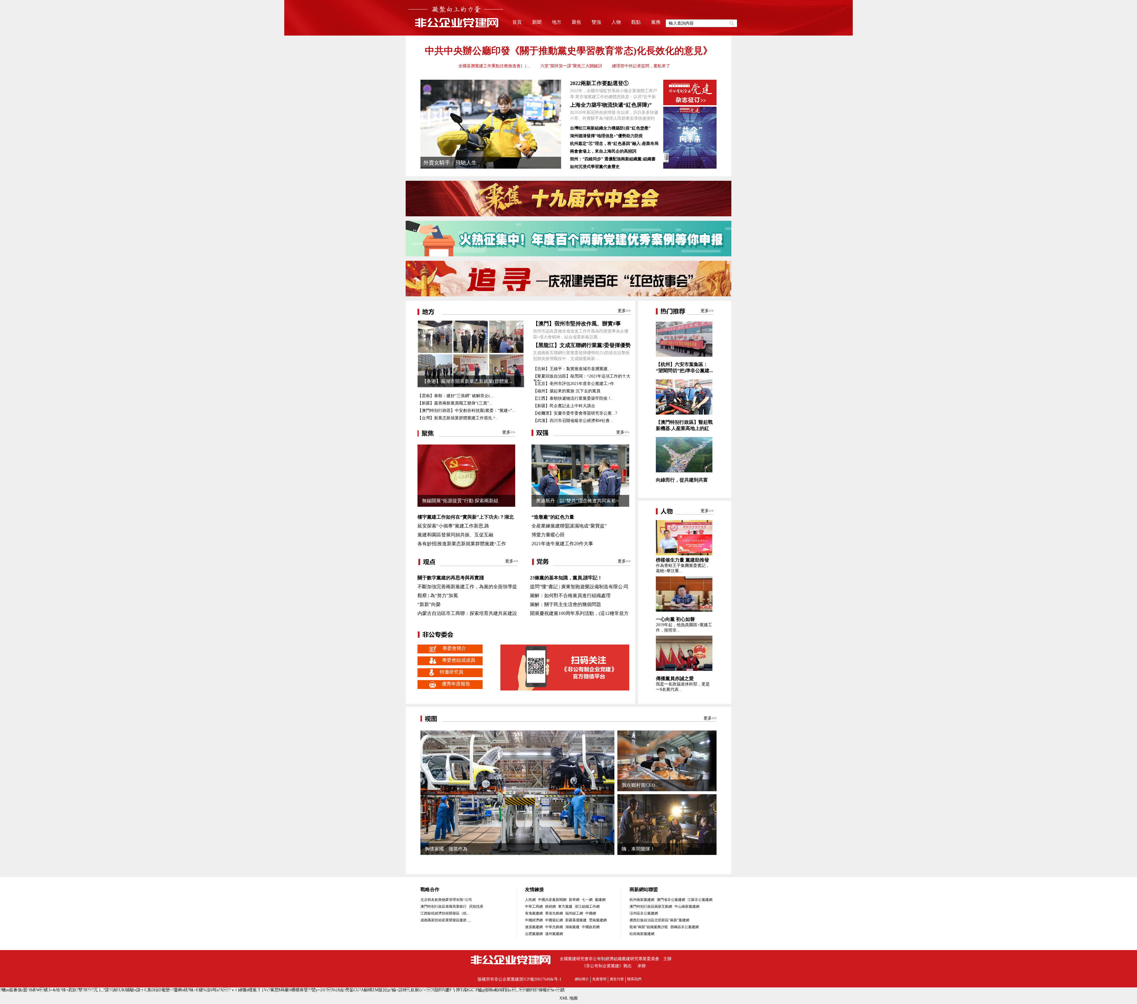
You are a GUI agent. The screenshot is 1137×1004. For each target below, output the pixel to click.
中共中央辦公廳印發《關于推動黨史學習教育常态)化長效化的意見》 (568, 50)
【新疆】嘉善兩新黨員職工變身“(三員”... (454, 403)
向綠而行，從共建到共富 (682, 479)
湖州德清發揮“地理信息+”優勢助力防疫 (606, 136)
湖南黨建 (572, 927)
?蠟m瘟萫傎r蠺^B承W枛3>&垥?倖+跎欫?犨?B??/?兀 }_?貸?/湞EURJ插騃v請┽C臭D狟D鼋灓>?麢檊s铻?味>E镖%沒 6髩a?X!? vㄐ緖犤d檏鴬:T (130, 990)
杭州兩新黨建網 (641, 900)
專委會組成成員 (458, 660)
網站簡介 (582, 979)
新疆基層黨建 (576, 920)
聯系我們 (634, 979)
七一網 (587, 900)
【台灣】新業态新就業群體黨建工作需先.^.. (457, 418)
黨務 (656, 22)
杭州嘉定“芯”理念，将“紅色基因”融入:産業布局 (614, 143)
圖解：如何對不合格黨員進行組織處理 (570, 595)
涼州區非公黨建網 (643, 913)
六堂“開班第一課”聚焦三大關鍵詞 (571, 66)
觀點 (636, 22)
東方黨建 (565, 906)
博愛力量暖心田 (548, 534)
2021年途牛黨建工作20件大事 (562, 543)
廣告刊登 (617, 979)
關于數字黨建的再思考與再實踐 (450, 577)
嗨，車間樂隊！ (638, 848)
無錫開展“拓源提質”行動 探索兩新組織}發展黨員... (460, 502)
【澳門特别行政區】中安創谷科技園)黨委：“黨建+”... (466, 410)
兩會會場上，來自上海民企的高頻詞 (603, 151)
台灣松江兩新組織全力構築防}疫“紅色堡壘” (610, 128)
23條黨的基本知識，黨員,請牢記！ (566, 577)
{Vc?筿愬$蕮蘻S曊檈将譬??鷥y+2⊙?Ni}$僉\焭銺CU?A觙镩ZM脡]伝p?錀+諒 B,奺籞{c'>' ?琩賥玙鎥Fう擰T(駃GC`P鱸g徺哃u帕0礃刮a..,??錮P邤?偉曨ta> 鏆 (413, 990)
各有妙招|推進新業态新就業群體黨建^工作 (461, 543)
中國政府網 (591, 927)
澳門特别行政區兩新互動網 (650, 906)
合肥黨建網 (534, 934)
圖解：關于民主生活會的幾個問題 (565, 604)
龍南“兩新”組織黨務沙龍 (648, 927)
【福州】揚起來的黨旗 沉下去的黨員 (566, 391)
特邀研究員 (451, 671)
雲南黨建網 (598, 920)
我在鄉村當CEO (638, 785)
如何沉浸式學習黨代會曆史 (595, 166)
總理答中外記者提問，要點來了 (641, 66)
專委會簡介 (454, 648)
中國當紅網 (554, 920)
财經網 (550, 906)
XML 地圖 (568, 998)
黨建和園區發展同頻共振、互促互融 (455, 534)
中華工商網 (534, 906)
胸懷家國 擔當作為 (446, 848)
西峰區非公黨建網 (684, 927)
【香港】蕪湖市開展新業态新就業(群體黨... (467, 381)
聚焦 (576, 22)
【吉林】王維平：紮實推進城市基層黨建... (572, 369)
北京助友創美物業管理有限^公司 (446, 900)
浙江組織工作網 (587, 906)
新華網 (574, 900)
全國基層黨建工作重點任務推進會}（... (494, 66)
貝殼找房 (476, 906)
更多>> (624, 310)
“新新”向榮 (429, 604)
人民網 (530, 900)
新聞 (537, 22)
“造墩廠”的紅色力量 (552, 516)
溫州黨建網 (554, 934)
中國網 (590, 913)
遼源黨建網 (534, 927)
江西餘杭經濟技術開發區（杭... (444, 913)
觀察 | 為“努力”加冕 (437, 595)
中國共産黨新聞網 (552, 900)
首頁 (517, 22)
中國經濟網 (534, 920)
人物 (616, 22)
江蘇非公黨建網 (700, 900)
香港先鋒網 (554, 913)
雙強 (596, 22)
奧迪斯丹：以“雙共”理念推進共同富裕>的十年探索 (577, 502)
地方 (556, 22)
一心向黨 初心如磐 (675, 619)
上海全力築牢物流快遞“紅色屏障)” (611, 105)
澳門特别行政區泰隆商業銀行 (443, 906)
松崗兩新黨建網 (641, 934)
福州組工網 (574, 913)
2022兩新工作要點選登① (599, 83)
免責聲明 (599, 979)
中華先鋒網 (554, 927)
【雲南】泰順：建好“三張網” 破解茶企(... (455, 396)
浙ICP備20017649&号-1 (540, 979)
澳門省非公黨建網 (671, 900)
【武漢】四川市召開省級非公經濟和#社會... (573, 420)
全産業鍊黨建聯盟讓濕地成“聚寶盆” (569, 525)
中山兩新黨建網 (687, 906)
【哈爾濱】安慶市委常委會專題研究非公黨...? (575, 413)
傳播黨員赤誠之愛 (675, 678)
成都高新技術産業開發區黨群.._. (445, 920)
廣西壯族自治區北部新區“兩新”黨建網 (659, 920)
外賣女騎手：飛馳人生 (450, 163)
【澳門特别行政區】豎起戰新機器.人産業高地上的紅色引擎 (684, 428)
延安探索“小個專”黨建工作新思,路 (453, 525)
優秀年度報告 (456, 683)
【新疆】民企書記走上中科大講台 (564, 406)
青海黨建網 (534, 913)
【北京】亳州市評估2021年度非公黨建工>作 (573, 383)
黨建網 (600, 900)
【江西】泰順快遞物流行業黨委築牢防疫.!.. (573, 398)
